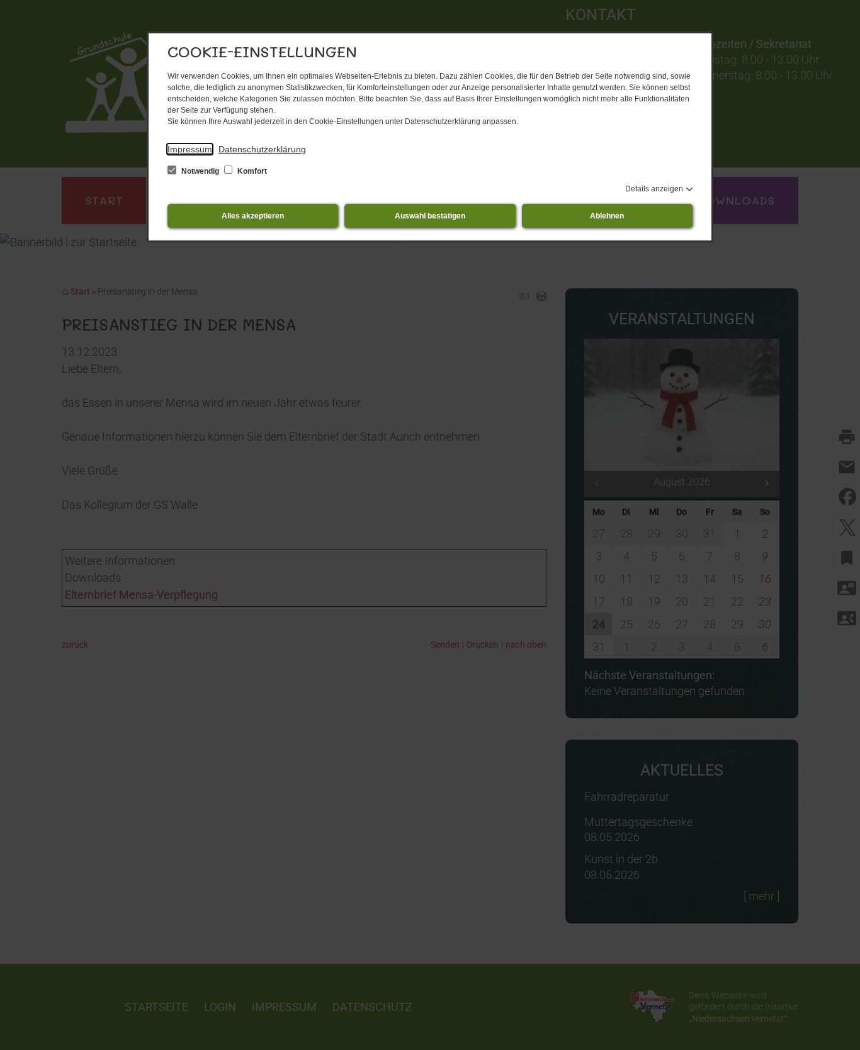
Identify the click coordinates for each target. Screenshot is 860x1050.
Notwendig (200, 171)
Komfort (251, 171)
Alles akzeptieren (253, 216)
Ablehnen (607, 216)
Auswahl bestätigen (430, 216)
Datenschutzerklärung (262, 149)
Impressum (189, 149)
